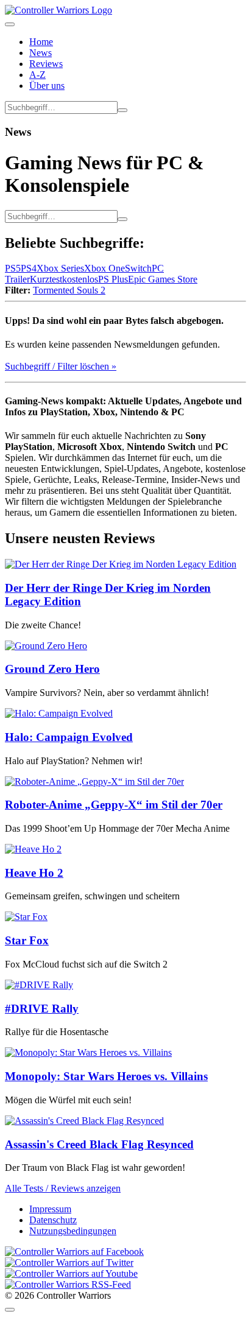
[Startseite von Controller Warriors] (58, 10)
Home (41, 42)
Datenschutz (53, 1220)
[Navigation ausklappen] (10, 24)
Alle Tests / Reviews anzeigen (63, 1188)
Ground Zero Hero (52, 668)
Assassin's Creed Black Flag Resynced (99, 1144)
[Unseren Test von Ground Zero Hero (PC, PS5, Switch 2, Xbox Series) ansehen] (46, 646)
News (40, 52)
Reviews (46, 63)
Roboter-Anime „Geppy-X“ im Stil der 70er (113, 804)
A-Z (37, 74)
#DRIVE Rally (42, 1008)
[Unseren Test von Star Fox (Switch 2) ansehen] (26, 916)
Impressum (50, 1209)
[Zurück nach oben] (10, 1310)
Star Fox (27, 940)
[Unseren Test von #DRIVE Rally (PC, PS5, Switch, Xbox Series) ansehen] (39, 985)
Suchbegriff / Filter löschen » (60, 366)
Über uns (47, 85)
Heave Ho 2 (34, 872)
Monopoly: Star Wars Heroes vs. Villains (106, 1076)
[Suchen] (122, 110)
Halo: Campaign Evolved (69, 737)
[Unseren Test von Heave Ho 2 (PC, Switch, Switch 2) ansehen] (33, 849)
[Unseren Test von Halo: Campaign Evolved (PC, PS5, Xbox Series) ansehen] (59, 713)
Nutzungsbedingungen (72, 1231)
